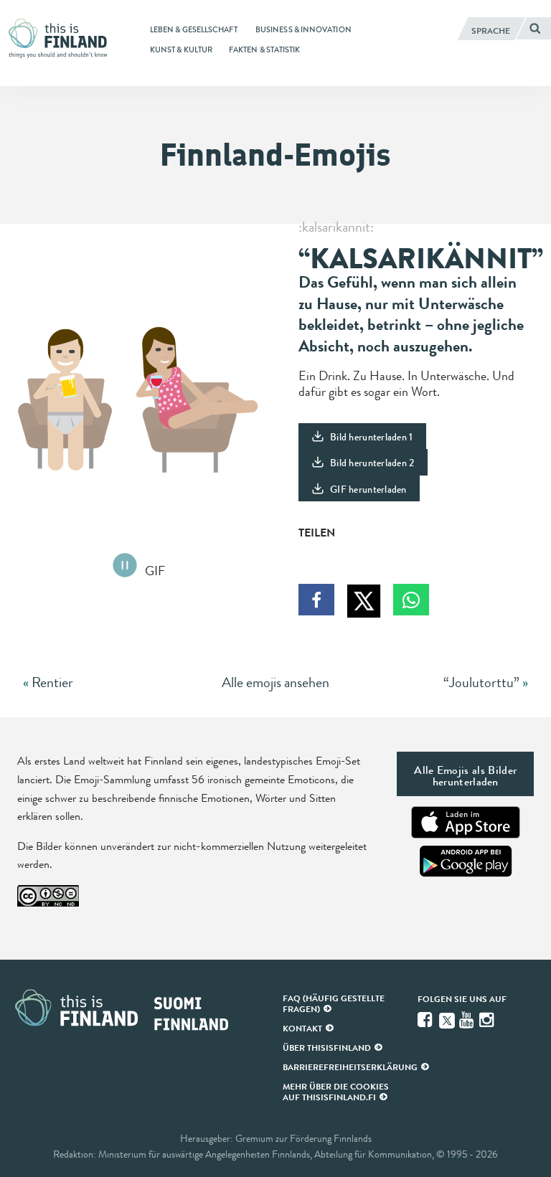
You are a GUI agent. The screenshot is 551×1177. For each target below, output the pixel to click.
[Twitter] (447, 1019)
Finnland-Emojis (275, 154)
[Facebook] (426, 1020)
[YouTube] (467, 1020)
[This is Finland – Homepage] (62, 38)
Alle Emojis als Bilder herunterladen (465, 776)
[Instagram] (487, 1020)
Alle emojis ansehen (275, 682)
